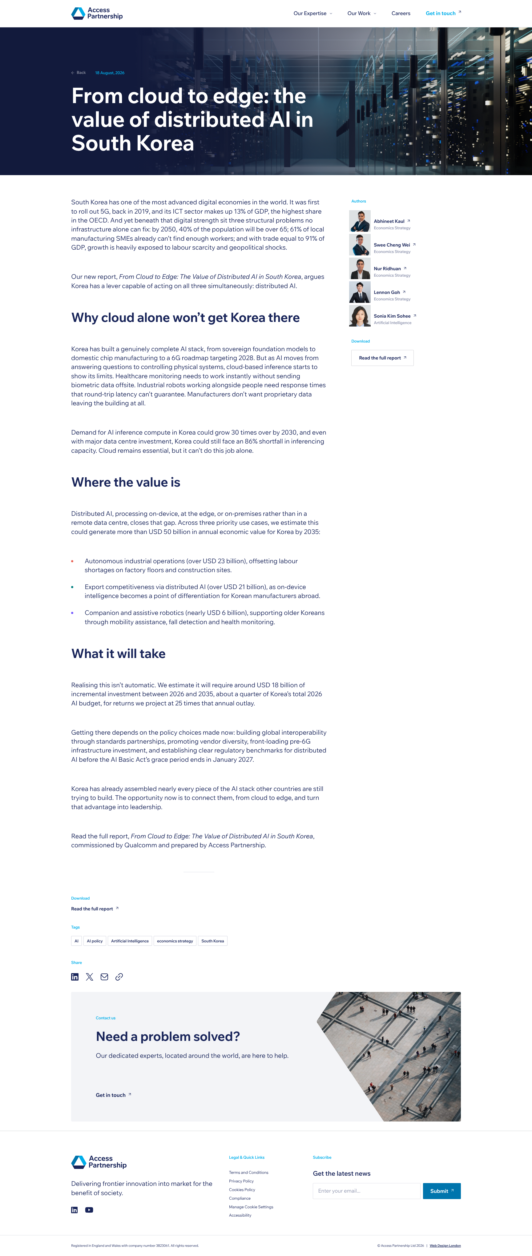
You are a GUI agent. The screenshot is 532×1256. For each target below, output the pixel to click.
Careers (401, 13)
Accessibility (240, 1215)
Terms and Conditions (248, 1172)
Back (81, 72)
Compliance (240, 1198)
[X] (89, 977)
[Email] (104, 977)
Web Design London (445, 1245)
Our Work (359, 13)
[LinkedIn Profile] (74, 1210)
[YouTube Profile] (89, 1210)
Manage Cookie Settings (251, 1207)
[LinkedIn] (75, 977)
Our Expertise (309, 13)
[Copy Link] (119, 977)
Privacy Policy (241, 1181)
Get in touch (441, 14)
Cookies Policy (242, 1189)
